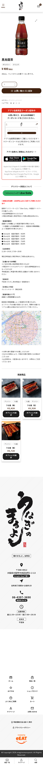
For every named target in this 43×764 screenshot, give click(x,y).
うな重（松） (32, 405)
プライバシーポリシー (22, 727)
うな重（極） (11, 448)
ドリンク (16, 65)
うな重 (16, 401)
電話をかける (21, 600)
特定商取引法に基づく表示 (22, 722)
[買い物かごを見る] (38, 6)
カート (32, 701)
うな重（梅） (11, 405)
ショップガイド (32, 691)
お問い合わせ (32, 712)
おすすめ (11, 691)
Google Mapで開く (21, 576)
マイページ (11, 712)
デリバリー (6, 65)
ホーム (10, 681)
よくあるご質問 (10, 701)
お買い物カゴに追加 (23, 90)
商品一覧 (32, 681)
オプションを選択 (11, 414)
